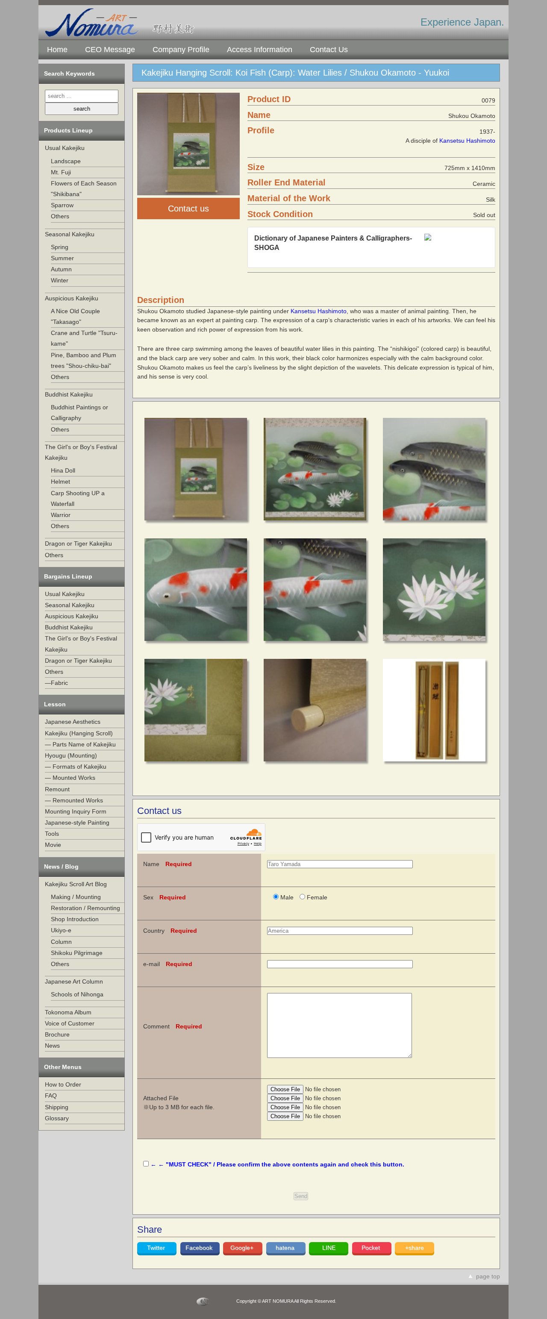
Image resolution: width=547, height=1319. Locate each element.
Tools (52, 833)
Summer (62, 258)
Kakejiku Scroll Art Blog (76, 884)
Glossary (57, 1118)
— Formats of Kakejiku (75, 766)
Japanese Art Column (74, 981)
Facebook (199, 1247)
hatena (286, 1247)
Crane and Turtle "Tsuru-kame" (84, 338)
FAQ (51, 1095)
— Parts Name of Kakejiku (80, 744)
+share (414, 1247)
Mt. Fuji (61, 172)
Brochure (57, 1034)
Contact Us (329, 49)
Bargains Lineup (68, 576)
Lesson (55, 704)
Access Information (259, 49)
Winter (59, 280)
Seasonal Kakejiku (69, 234)
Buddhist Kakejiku (69, 394)
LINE (328, 1247)
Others (60, 216)
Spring (59, 247)
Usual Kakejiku (65, 147)
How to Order (63, 1084)
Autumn (61, 269)
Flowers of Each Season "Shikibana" (84, 188)
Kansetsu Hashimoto (467, 140)
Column (61, 941)
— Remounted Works (74, 800)
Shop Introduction (75, 919)
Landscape (66, 161)
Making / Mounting (76, 896)
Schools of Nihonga (77, 994)
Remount (57, 789)
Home (57, 49)
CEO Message (110, 49)
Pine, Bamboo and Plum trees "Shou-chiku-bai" (83, 360)
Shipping (56, 1107)
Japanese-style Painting (77, 822)
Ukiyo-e (61, 930)
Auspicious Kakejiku (71, 298)
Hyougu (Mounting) (71, 755)
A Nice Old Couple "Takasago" (75, 316)
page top (488, 1276)
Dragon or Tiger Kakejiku (78, 543)
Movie (53, 844)
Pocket (372, 1247)
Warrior (61, 514)
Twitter (157, 1247)
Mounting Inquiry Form (75, 811)
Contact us (188, 208)
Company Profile (181, 49)
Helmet (60, 481)
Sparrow (62, 205)
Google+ (242, 1247)
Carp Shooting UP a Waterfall (78, 498)
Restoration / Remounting (85, 908)
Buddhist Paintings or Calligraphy (79, 412)
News (52, 1045)
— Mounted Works (70, 777)
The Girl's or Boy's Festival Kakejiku (81, 452)
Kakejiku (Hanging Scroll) (79, 733)
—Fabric (56, 682)
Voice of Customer (69, 1023)
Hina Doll (63, 470)
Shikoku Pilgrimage (77, 952)
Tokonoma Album (68, 1012)
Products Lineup (68, 130)
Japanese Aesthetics (72, 721)
